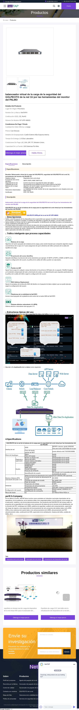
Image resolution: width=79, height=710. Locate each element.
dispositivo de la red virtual (15, 559)
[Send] (74, 707)
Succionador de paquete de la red (29, 687)
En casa (5, 20)
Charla (69, 6)
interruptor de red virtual (33, 559)
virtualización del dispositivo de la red (56, 559)
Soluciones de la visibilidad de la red (30, 695)
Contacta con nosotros (10, 691)
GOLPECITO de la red (26, 691)
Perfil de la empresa (9, 680)
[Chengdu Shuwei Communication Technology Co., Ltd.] (13, 6)
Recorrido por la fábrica (10, 684)
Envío (66, 652)
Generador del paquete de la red (29, 684)
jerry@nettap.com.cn (52, 1)
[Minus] (74, 664)
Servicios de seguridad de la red (29, 699)
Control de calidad (8, 687)
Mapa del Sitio (7, 695)
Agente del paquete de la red (28, 680)
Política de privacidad (9, 699)
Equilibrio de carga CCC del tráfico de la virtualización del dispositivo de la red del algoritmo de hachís (18, 610)
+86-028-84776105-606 (69, 1)
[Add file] (41, 707)
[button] (12, 597)
